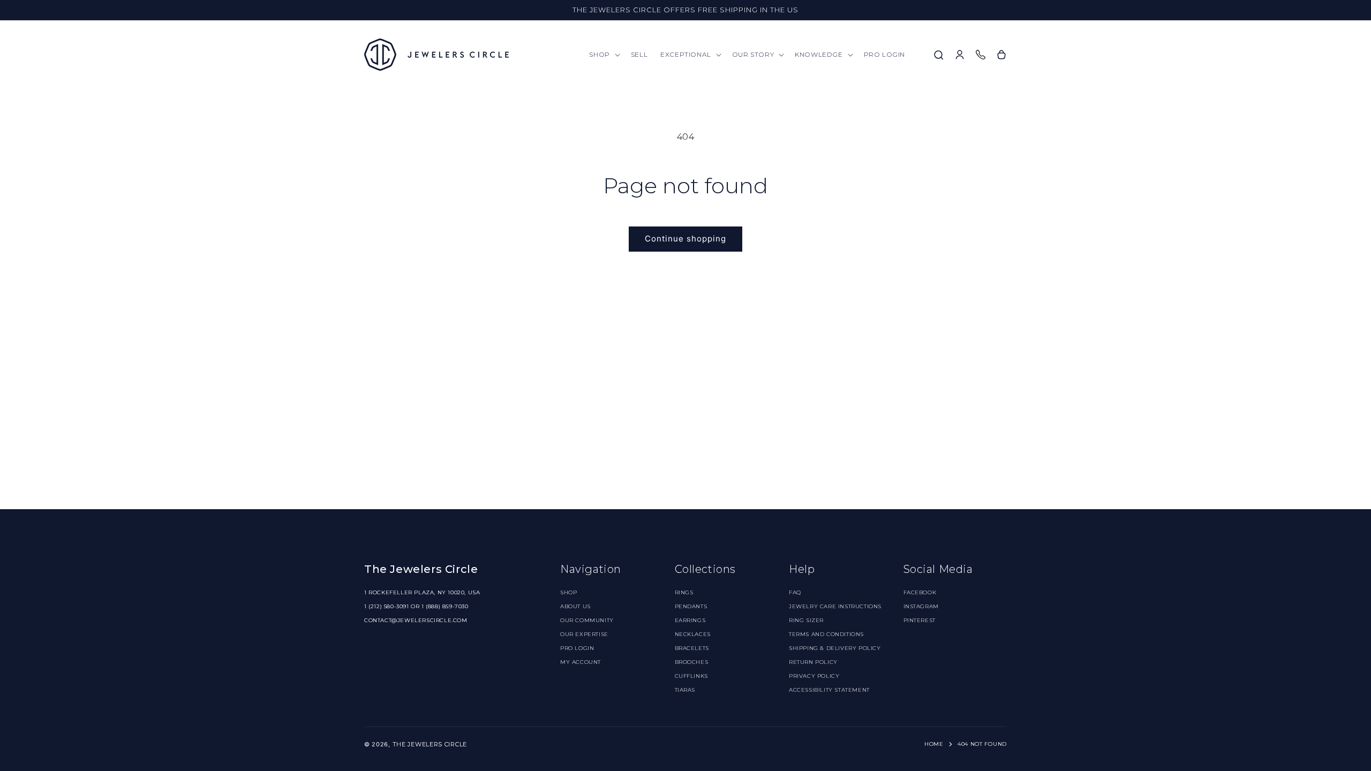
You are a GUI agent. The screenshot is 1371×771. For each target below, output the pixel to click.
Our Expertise (584, 634)
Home (934, 743)
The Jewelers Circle (430, 744)
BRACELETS (692, 648)
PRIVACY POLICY (814, 675)
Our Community (587, 620)
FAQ (795, 592)
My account (580, 662)
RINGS (684, 592)
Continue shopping (685, 238)
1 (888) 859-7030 (445, 606)
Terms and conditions (826, 634)
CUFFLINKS (691, 675)
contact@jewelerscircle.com (416, 620)
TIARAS (685, 689)
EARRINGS (690, 620)
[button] (603, 54)
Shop (568, 592)
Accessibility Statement (829, 689)
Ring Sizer (806, 620)
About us (575, 606)
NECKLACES (693, 634)
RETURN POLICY (813, 662)
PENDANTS (691, 606)
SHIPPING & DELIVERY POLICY (835, 648)
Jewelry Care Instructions (835, 606)
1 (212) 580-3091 (386, 606)
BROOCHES (692, 662)
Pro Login (577, 648)
